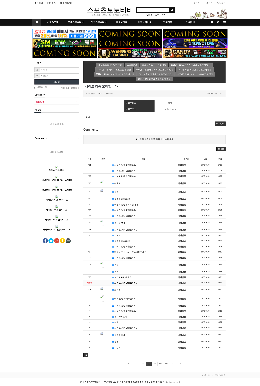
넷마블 (149, 15)
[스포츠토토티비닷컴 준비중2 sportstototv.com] (195, 33)
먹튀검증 (167, 22)
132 (142, 364)
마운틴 (117, 183)
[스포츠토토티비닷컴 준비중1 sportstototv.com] (130, 33)
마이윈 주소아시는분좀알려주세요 (130, 252)
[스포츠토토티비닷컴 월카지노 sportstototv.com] (195, 43)
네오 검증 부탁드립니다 (125, 298)
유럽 (116, 264)
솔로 (157, 15)
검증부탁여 (119, 222)
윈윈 (163, 15)
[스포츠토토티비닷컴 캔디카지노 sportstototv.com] (195, 53)
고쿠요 (117, 347)
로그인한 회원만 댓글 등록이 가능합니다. (154, 139)
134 (154, 364)
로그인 (196, 3)
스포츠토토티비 (110, 9)
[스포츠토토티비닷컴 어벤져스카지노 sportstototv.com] (130, 53)
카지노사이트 (145, 22)
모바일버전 (220, 375)
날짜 (205, 159)
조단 (116, 322)
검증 (116, 192)
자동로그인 (41, 87)
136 (166, 364)
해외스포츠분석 (99, 22)
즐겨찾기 (38, 3)
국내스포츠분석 (76, 22)
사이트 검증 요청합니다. (125, 165)
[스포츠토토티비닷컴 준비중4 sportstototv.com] (130, 43)
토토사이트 (121, 22)
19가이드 (190, 22)
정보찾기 (221, 3)
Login (57, 82)
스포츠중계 (52, 22)
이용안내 (206, 375)
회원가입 (208, 3)
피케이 (117, 290)
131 (137, 364)
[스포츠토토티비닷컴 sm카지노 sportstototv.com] (64, 43)
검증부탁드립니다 (122, 199)
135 (160, 364)
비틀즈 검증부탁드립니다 (126, 204)
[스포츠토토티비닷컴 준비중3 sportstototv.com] (64, 53)
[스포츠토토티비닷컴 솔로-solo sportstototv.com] (64, 33)
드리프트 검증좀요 (123, 277)
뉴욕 (116, 272)
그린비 (117, 235)
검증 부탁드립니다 (123, 316)
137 (172, 364)
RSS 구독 (51, 3)
